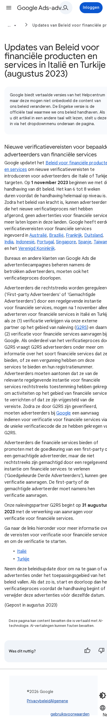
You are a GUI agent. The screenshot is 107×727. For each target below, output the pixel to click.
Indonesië (25, 242)
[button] (8, 7)
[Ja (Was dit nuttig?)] (87, 651)
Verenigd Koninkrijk (36, 248)
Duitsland (93, 235)
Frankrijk (74, 235)
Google (63, 413)
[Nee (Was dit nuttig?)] (101, 651)
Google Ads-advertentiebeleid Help (41, 8)
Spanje (84, 242)
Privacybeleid (38, 700)
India (8, 242)
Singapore (66, 242)
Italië (22, 551)
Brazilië (56, 235)
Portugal (45, 242)
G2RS (81, 327)
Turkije (23, 559)
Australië (38, 235)
